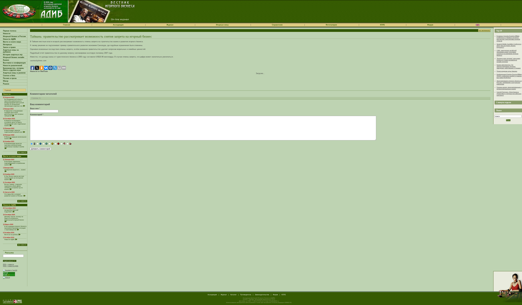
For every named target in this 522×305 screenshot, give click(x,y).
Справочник (277, 25)
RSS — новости (8, 264)
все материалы (484, 30)
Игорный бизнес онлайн (13, 57)
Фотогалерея (331, 25)
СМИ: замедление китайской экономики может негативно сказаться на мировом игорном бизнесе (507, 53)
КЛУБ (382, 25)
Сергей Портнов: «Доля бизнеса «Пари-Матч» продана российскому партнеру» (509, 93)
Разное (6, 84)
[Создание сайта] (12, 301)
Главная (66, 25)
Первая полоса (9, 31)
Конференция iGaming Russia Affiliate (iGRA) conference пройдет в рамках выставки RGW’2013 (509, 76)
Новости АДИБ (9, 39)
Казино (6, 60)
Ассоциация (118, 25)
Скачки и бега (9, 76)
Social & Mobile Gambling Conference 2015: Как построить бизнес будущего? (509, 45)
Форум (430, 25)
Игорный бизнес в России (14, 36)
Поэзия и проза (9, 78)
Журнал (170, 25)
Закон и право (9, 47)
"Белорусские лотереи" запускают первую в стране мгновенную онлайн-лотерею (508, 60)
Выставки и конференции (14, 63)
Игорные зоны (222, 25)
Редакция (7, 90)
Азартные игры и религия (14, 73)
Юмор (5, 81)
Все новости (22, 152)
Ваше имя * (35, 108)
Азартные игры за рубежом (11, 51)
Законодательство (262, 295)
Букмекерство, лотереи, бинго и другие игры (13, 69)
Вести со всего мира (12, 42)
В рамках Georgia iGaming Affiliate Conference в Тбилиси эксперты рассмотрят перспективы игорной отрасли (508, 38)
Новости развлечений (12, 65)
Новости (6, 34)
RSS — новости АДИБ (10, 266)
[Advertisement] (62, 80)
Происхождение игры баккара (507, 71)
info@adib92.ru (274, 301)
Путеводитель (245, 295)
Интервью (7, 45)
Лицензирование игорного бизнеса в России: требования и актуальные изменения (509, 82)
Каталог (233, 295)
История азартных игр (12, 55)
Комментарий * (36, 115)
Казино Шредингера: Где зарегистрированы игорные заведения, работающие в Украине (509, 66)
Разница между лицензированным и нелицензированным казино (509, 88)
